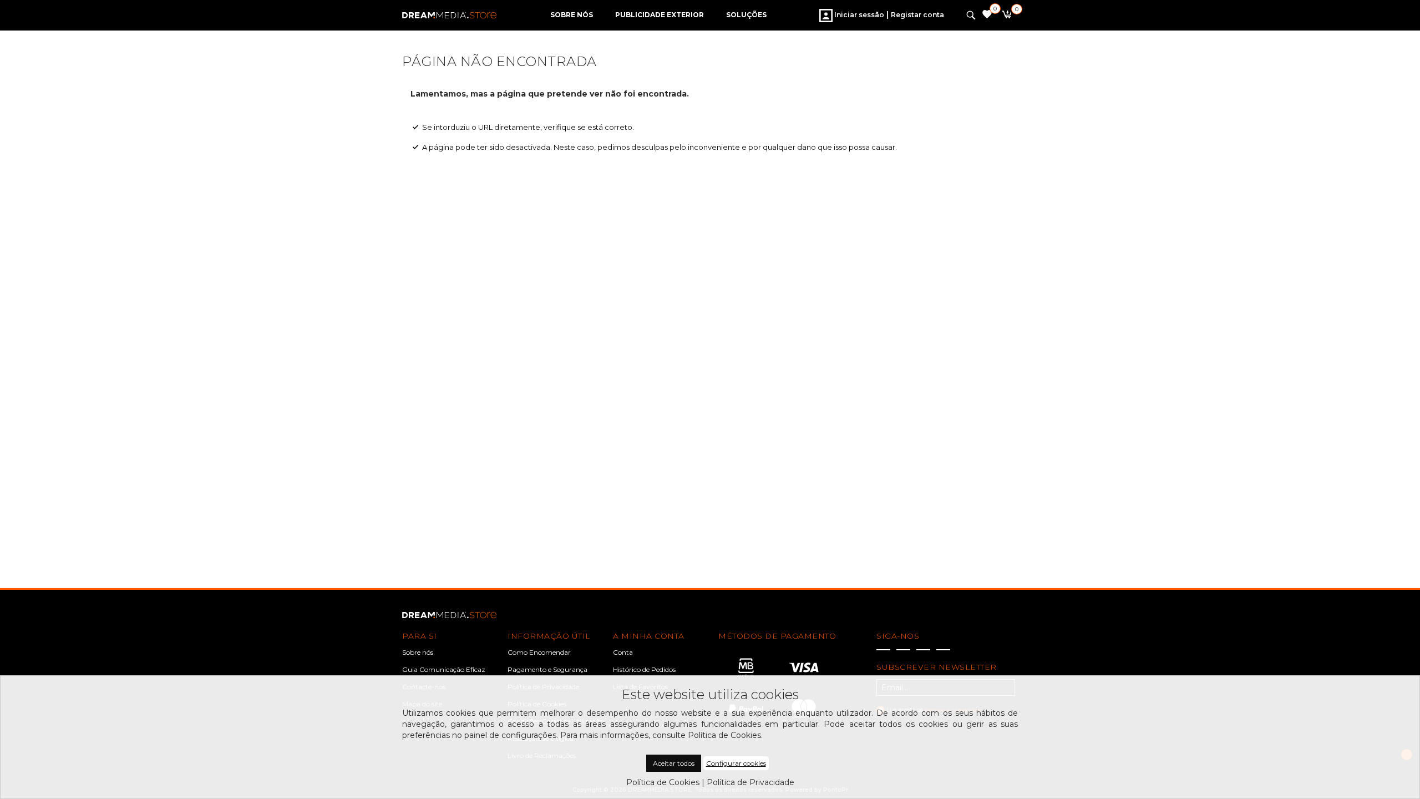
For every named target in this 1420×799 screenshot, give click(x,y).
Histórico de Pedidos (644, 669)
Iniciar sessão (858, 15)
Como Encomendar (539, 652)
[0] (1006, 16)
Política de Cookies (662, 782)
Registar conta (917, 15)
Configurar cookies (736, 763)
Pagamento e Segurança (547, 669)
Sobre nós (417, 652)
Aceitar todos (673, 763)
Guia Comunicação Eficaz (443, 669)
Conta (623, 652)
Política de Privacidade (750, 782)
